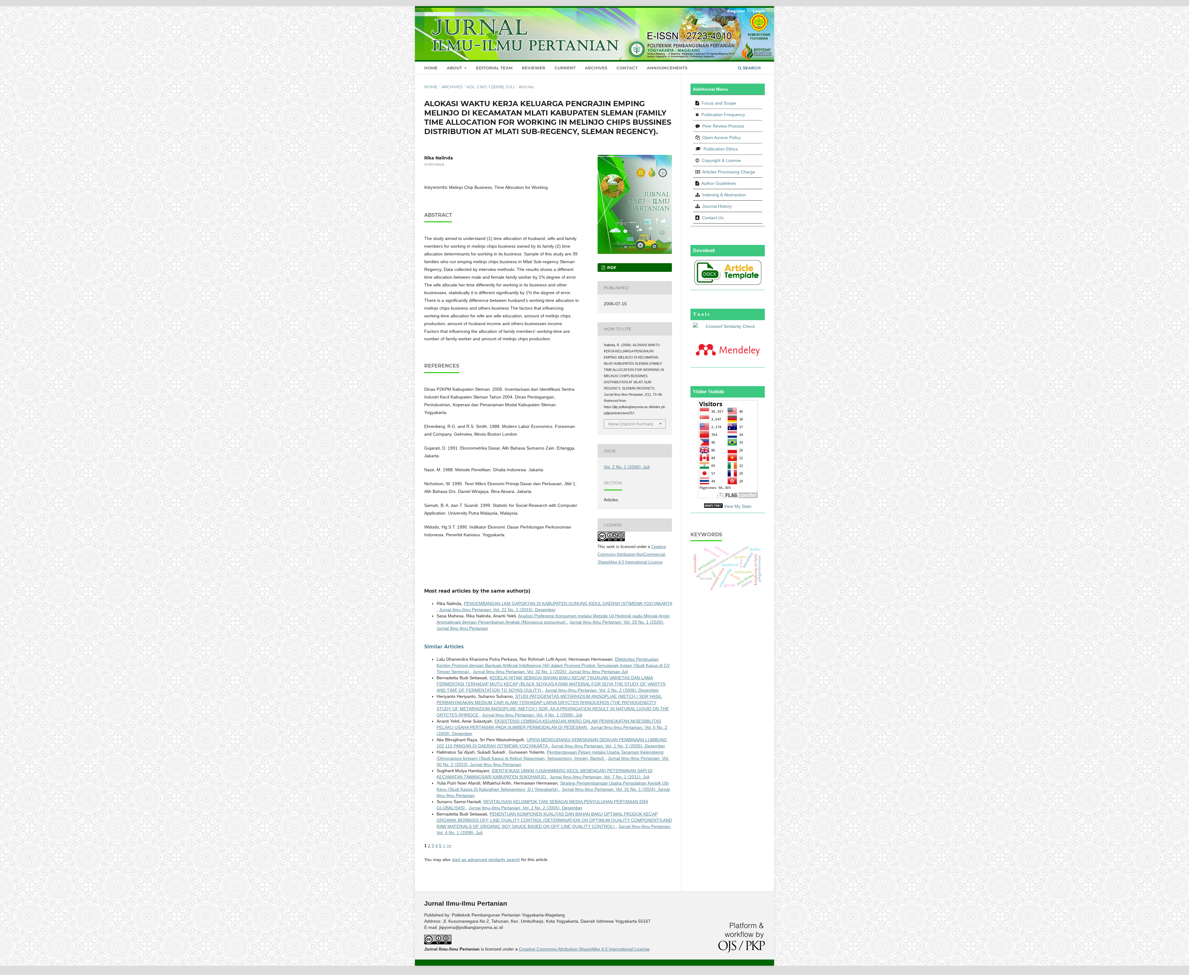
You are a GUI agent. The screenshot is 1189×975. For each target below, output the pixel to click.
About (455, 67)
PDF (611, 267)
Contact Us (713, 217)
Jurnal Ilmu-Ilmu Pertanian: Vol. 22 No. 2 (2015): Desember (497, 609)
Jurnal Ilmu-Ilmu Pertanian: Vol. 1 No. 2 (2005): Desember (608, 745)
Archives (596, 67)
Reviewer (533, 67)
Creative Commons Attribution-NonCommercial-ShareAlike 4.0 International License (632, 554)
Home (431, 67)
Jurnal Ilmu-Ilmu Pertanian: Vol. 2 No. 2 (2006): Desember (602, 690)
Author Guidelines (718, 183)
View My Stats (737, 506)
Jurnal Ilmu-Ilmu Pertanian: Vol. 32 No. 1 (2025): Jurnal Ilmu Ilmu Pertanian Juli (550, 671)
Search (751, 67)
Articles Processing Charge (728, 171)
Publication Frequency (723, 114)
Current (565, 67)
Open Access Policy (721, 137)
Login (759, 10)
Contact (627, 67)
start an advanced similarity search (486, 859)
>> (448, 845)
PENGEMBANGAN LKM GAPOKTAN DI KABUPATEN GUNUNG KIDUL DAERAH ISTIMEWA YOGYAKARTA (568, 603)
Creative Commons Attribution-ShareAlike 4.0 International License (584, 949)
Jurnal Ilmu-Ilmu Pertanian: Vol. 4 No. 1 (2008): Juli (532, 714)
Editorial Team (494, 67)
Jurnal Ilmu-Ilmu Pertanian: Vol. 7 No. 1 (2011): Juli (599, 776)
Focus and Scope (718, 103)
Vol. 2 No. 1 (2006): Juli (490, 86)
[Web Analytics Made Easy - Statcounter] (713, 506)
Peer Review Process (722, 126)
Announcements (667, 67)
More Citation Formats (630, 423)
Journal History (716, 206)
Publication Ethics (720, 148)
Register (736, 10)
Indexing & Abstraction (723, 194)
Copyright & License (720, 160)
